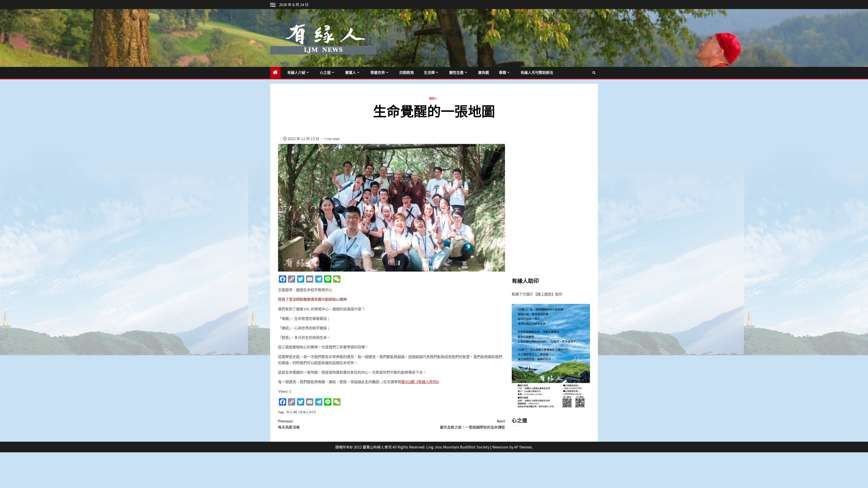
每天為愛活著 (289, 424)
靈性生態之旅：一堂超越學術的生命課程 (472, 424)
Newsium (500, 447)
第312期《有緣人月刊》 (419, 382)
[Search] (594, 72)
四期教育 (406, 72)
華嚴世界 (377, 72)
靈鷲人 (350, 72)
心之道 (325, 72)
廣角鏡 (483, 72)
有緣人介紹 (296, 72)
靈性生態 (456, 72)
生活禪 (429, 72)
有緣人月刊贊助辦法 (537, 72)
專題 (502, 72)
